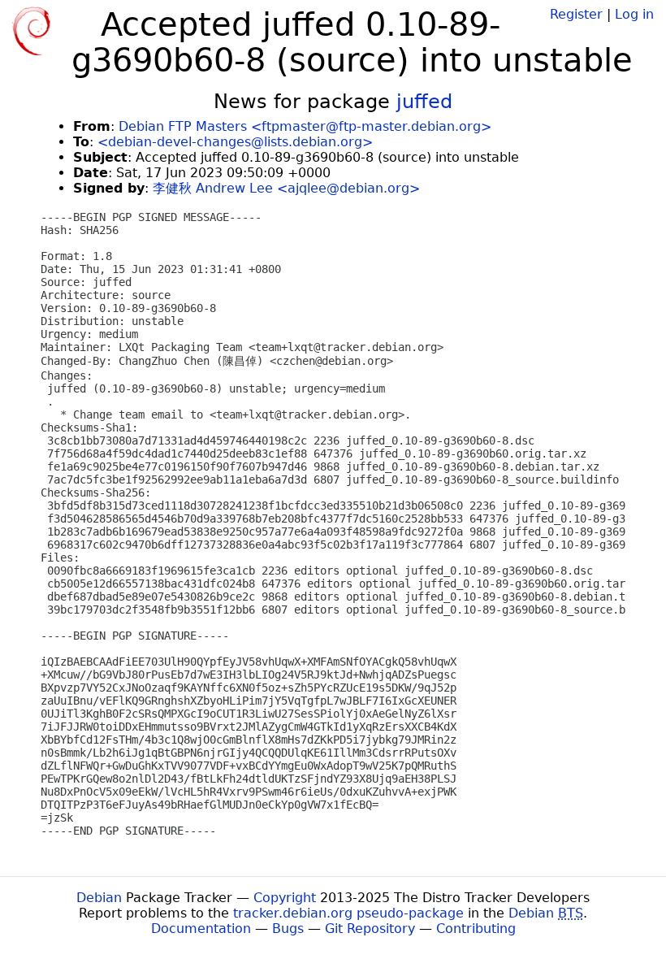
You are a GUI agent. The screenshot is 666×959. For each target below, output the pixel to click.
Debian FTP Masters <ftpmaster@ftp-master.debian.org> (305, 126)
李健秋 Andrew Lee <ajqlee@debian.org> (286, 188)
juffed (424, 101)
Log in (634, 14)
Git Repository (370, 928)
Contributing (476, 928)
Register (576, 14)
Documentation (201, 928)
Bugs (288, 928)
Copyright (284, 897)
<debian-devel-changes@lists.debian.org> (235, 142)
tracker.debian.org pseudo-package (348, 913)
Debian (99, 897)
